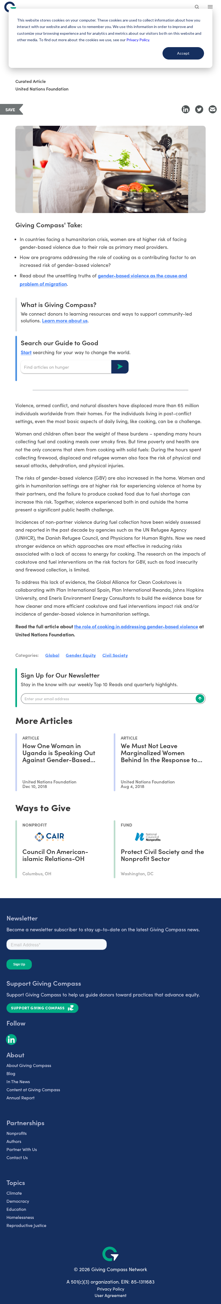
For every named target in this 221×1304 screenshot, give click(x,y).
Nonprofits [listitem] (16, 1133)
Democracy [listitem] (17, 1201)
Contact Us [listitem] (17, 1157)
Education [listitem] (16, 1209)
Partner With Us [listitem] (21, 1149)
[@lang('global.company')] (10, 7)
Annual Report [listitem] (20, 1097)
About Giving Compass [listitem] (28, 1065)
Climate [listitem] (14, 1193)
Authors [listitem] (13, 1141)
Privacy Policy (110, 1289)
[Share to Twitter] (199, 109)
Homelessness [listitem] (20, 1217)
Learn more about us (64, 320)
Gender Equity (81, 655)
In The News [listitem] (18, 1081)
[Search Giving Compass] (197, 7)
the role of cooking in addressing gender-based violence (136, 626)
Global (52, 655)
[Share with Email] (213, 109)
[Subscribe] (200, 698)
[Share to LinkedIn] (186, 109)
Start (26, 352)
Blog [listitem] (10, 1073)
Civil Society (115, 655)
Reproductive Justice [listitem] (26, 1225)
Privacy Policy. (138, 39)
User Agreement (110, 1295)
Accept (183, 53)
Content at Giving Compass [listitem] (33, 1089)
